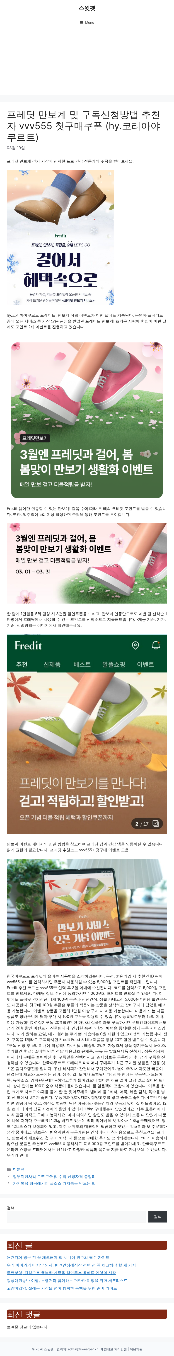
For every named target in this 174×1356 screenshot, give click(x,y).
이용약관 (136, 1349)
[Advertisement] (87, 63)
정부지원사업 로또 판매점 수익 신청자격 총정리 (54, 1176)
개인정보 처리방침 (114, 1349)
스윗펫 (87, 8)
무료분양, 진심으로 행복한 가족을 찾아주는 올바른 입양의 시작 (61, 1273)
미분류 (18, 1169)
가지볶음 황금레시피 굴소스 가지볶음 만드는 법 (54, 1183)
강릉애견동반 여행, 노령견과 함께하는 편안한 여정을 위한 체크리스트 (67, 1280)
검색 (10, 1208)
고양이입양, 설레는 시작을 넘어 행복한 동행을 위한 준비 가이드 (62, 1288)
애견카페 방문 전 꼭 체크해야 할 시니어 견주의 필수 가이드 (58, 1257)
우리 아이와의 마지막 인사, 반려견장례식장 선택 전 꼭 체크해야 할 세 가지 (71, 1265)
